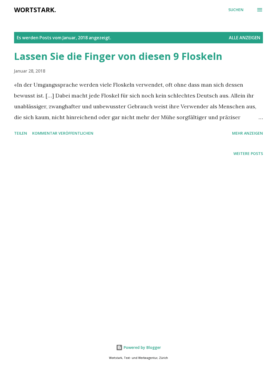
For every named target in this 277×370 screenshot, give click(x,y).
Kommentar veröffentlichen (62, 133)
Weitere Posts (248, 153)
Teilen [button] (20, 133)
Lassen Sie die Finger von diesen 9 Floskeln (118, 56)
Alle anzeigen (244, 38)
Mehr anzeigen (247, 133)
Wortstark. (35, 9)
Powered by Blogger (142, 347)
